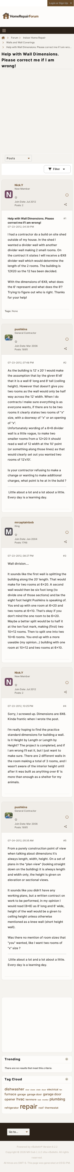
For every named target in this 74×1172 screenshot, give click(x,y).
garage (21, 1094)
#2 (64, 362)
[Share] (65, 204)
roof (41, 1107)
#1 (65, 218)
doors (32, 1090)
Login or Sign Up (58, 3)
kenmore (31, 1099)
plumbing (57, 1099)
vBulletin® (36, 1146)
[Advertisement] (37, 109)
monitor (45, 1100)
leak (39, 1100)
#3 (64, 555)
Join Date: (20, 201)
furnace (10, 1094)
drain (38, 1090)
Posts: (18, 205)
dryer (44, 1090)
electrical (52, 1089)
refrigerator (12, 1107)
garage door (34, 1094)
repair (28, 1106)
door (27, 1090)
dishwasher (14, 1089)
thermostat (51, 1107)
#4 (64, 705)
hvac (20, 1099)
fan (60, 1090)
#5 (64, 840)
